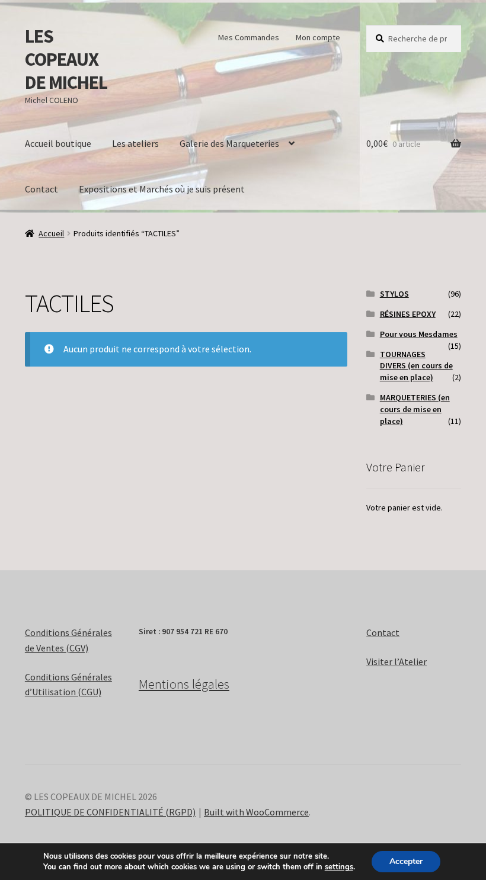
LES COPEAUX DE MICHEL (66, 59)
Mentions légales (184, 684)
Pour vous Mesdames (419, 334)
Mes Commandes (248, 37)
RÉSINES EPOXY (408, 314)
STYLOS (394, 293)
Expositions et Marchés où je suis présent (162, 189)
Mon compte (318, 37)
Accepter (406, 861)
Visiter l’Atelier (396, 661)
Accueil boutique (58, 143)
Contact (41, 189)
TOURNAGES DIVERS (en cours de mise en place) (416, 366)
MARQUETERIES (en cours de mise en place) (415, 409)
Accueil (51, 233)
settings (339, 867)
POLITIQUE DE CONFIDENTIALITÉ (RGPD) (110, 812)
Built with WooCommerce (256, 812)
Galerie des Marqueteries (229, 143)
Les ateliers (135, 143)
